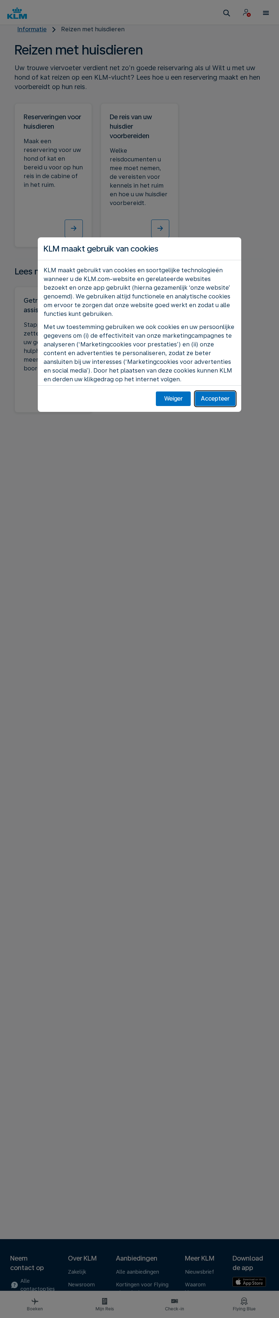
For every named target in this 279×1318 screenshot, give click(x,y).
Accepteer (215, 398)
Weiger (173, 398)
